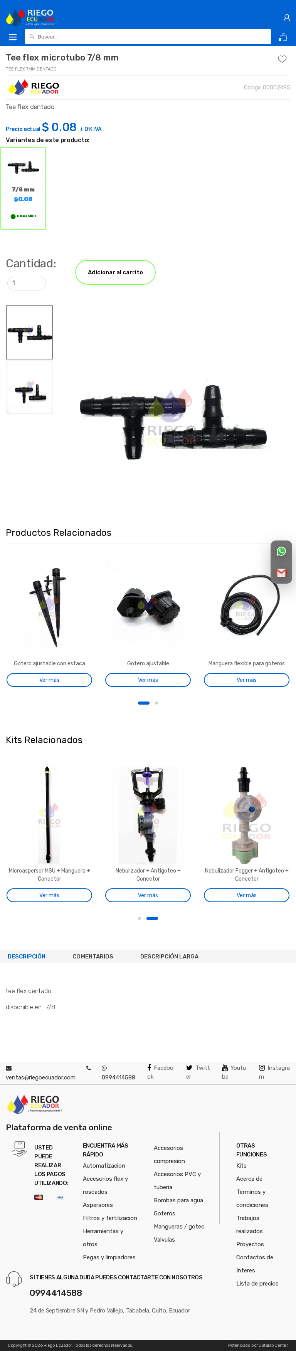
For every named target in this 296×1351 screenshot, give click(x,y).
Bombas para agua (178, 1200)
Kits (241, 1165)
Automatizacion (104, 1165)
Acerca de (249, 1178)
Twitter (198, 1072)
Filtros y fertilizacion (110, 1218)
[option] (171, 416)
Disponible (27, 216)
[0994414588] (88, 1068)
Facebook (160, 1072)
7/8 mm (23, 194)
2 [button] (156, 703)
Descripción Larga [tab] (169, 956)
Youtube (234, 1072)
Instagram (274, 1072)
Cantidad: (31, 263)
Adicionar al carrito (115, 272)
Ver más (49, 680)
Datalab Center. (273, 1345)
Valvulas (164, 1239)
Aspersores (98, 1205)
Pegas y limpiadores (109, 1257)
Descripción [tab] (26, 956)
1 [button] (144, 703)
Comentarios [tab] (92, 956)
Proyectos (250, 1244)
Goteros (164, 1213)
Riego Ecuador (58, 1345)
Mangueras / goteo (179, 1226)
